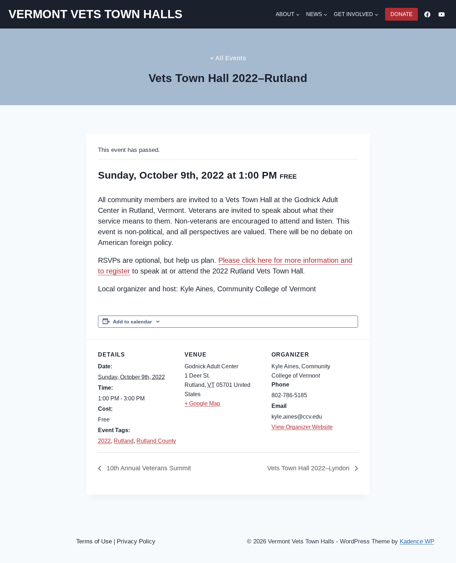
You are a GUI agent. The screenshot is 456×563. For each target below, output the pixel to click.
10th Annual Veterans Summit (148, 468)
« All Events (228, 58)
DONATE (401, 14)
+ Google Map (202, 403)
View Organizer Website (302, 427)
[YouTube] (441, 14)
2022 (104, 441)
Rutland (124, 441)
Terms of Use (94, 541)
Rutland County (156, 441)
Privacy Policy (136, 541)
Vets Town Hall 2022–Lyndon (309, 468)
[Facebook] (427, 14)
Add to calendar (132, 321)
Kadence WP (417, 541)
